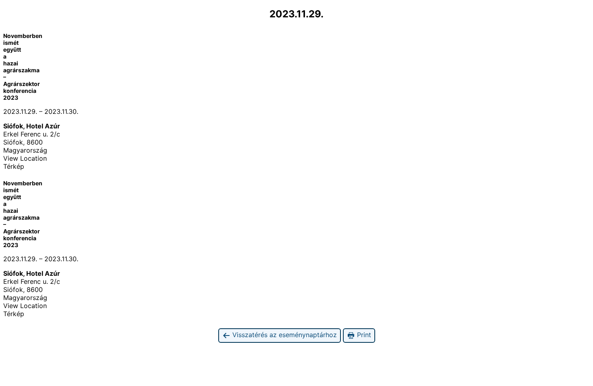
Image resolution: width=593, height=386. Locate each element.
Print (363, 335)
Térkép (13, 166)
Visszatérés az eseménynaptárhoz (283, 335)
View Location (25, 158)
